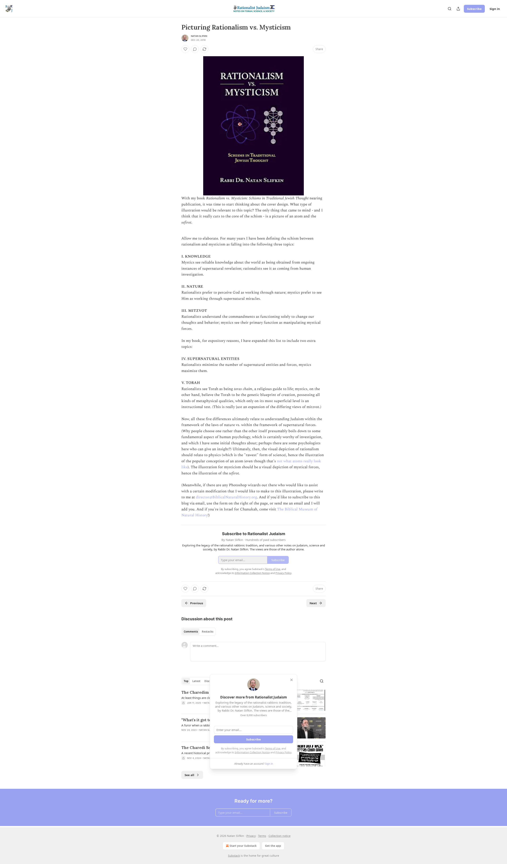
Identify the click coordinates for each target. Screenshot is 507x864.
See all (189, 775)
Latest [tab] (196, 681)
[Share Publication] (458, 9)
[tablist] (198, 632)
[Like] (185, 49)
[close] (291, 680)
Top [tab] (186, 681)
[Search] (450, 9)
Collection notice (280, 836)
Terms (262, 836)
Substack (234, 855)
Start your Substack (243, 846)
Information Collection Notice (252, 752)
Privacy (251, 836)
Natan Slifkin (199, 36)
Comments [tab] (191, 631)
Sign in (495, 9)
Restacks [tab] (207, 631)
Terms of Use (272, 748)
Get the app (273, 846)
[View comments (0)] (195, 49)
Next (313, 603)
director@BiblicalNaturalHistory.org (226, 497)
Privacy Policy (283, 752)
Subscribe (474, 9)
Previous (196, 603)
